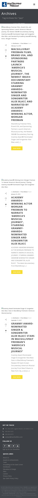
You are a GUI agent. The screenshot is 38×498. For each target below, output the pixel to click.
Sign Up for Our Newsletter (11, 449)
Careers (5, 474)
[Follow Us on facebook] (4, 446)
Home (15, 23)
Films (4, 471)
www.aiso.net (32, 492)
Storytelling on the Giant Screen (13, 464)
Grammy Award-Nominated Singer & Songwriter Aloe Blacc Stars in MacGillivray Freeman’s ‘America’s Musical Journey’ (22, 337)
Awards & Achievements (10, 460)
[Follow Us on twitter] (13, 446)
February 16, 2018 (16, 46)
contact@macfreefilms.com (14, 437)
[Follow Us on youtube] (17, 446)
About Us (6, 458)
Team (5, 462)
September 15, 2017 (16, 320)
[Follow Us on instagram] (9, 446)
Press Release (24, 43)
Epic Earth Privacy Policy (10, 478)
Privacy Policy (7, 476)
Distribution (16, 43)
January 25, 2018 (15, 194)
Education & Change (9, 469)
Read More (17, 148)
